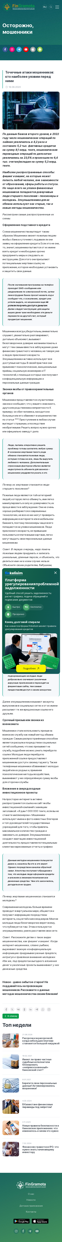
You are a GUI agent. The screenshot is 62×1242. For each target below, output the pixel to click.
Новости (31, 1200)
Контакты (31, 1211)
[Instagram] (48, 1009)
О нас (31, 1194)
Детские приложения (31, 1205)
